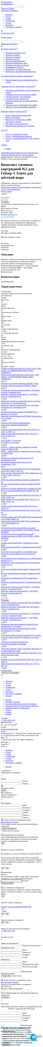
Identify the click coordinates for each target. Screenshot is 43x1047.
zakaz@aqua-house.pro (9, 729)
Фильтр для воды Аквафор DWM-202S (16, 907)
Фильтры (9, 15)
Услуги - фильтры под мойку (17, 134)
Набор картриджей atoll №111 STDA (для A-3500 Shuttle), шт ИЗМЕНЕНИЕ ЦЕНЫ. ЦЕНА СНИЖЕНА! (20, 377)
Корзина (14, 11)
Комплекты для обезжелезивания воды (21, 72)
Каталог (10, 4)
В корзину (5, 202)
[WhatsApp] (2, 46)
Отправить (5, 997)
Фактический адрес (30, 967)
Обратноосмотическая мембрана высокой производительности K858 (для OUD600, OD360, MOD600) (20, 536)
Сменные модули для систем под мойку (21, 95)
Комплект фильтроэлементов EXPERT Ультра (19, 386)
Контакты (9, 25)
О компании (10, 21)
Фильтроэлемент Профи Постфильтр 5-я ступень (20, 637)
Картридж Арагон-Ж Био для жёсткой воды (18, 554)
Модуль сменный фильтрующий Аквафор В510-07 (20, 573)
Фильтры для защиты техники (17, 65)
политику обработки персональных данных (17, 1043)
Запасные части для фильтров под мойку (21, 105)
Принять (38, 1036)
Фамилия (27, 808)
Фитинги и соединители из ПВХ (18, 120)
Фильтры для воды (9, 49)
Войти (11, 8)
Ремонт (8, 149)
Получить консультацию (10, 673)
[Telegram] (2, 31)
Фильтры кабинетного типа (16, 63)
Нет (7, 868)
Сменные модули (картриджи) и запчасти (18, 86)
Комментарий (26, 972)
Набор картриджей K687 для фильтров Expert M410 (21, 547)
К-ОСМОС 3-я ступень (10, 443)
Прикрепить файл (8, 974)
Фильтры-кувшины (13, 57)
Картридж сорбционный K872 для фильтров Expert (21, 582)
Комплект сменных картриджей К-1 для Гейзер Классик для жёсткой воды (19, 592)
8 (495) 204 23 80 (7, 33)
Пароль (25, 784)
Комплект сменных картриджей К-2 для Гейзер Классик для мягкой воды (19, 395)
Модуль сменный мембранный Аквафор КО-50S (20, 491)
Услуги (8, 17)
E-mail (25, 781)
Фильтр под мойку (13, 55)
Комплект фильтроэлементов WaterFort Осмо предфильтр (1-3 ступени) (18, 630)
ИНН (25, 962)
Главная (4, 153)
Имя (25, 805)
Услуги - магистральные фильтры (19, 136)
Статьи (8, 23)
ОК (3, 843)
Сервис (8, 19)
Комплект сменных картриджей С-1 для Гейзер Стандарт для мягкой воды (19, 619)
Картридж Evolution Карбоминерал (14, 425)
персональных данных (10, 822)
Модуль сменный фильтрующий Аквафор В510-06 (20, 484)
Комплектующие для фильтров (14, 111)
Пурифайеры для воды (14, 67)
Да (3, 868)
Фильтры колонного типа (15, 53)
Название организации (32, 945)
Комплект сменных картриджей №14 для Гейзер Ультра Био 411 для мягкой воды (20, 406)
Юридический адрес (31, 964)
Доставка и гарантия (14, 27)
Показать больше (7, 217)
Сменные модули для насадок (17, 99)
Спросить (4, 8)
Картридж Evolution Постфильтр (13, 644)
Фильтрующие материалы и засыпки (20, 126)
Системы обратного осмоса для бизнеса (17, 76)
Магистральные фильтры (15, 61)
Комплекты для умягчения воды (18, 69)
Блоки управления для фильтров (18, 115)
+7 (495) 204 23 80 (8, 720)
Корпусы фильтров (13, 117)
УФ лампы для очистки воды (17, 124)
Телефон (27, 810)
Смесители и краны (13, 122)
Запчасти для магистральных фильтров (21, 107)
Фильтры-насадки (12, 59)
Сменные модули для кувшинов (18, 97)
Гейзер (9, 191)
